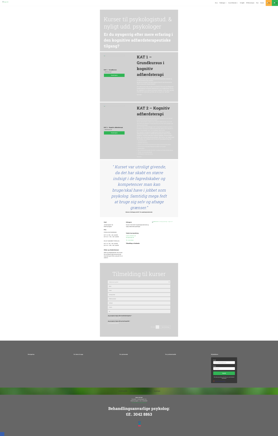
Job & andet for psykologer (172, 366)
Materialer (167, 371)
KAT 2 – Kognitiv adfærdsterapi (113, 127)
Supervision (168, 363)
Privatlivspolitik (113, 323)
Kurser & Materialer (232, 2)
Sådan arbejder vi (32, 360)
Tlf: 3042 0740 (135, 402)
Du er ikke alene (77, 369)
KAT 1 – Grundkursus (110, 70)
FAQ (120, 369)
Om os (216, 2)
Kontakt (262, 2)
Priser (257, 2)
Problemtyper (31, 363)
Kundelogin (157, 391)
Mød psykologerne (78, 363)
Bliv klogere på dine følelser (80, 366)
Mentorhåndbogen (169, 369)
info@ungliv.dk (142, 402)
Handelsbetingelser (114, 318)
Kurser (166, 358)
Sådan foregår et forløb (79, 371)
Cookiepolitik (134, 391)
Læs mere (139, 94)
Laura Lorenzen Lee (131, 235)
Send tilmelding (165, 327)
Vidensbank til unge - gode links (81, 374)
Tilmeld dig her (114, 75)
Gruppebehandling (78, 360)
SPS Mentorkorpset (250, 2)
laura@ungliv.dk (130, 237)
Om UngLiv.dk (31, 358)
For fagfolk (242, 2)
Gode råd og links (123, 366)
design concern (147, 433)
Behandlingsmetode (124, 363)
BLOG (166, 374)
